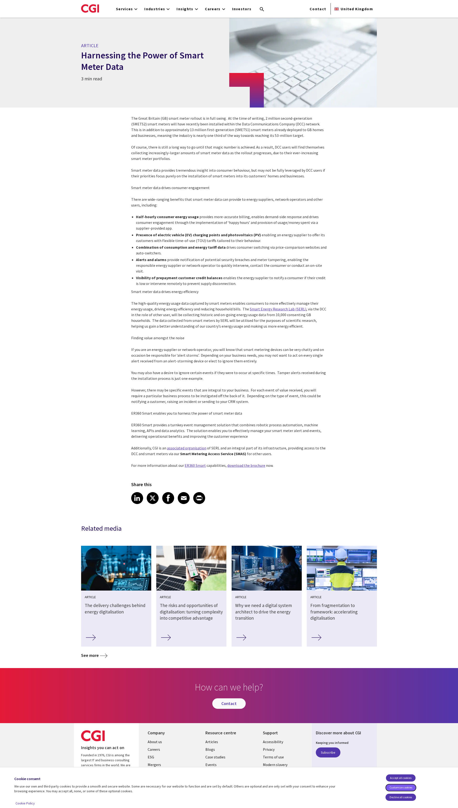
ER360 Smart (195, 465)
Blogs (210, 749)
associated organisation (186, 448)
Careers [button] (213, 8)
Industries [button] (154, 8)
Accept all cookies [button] (400, 778)
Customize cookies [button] (401, 787)
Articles (211, 741)
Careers (154, 749)
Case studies (215, 757)
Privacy (269, 749)
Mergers (154, 764)
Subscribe (328, 752)
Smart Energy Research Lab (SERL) (278, 309)
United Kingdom (357, 8)
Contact (318, 8)
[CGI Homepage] (90, 8)
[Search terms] (262, 9)
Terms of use (273, 757)
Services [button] (124, 8)
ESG (151, 757)
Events (211, 764)
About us (155, 741)
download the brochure (246, 465)
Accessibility (273, 741)
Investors (242, 8)
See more (90, 655)
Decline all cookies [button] (401, 797)
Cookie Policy (25, 803)
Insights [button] (185, 8)
